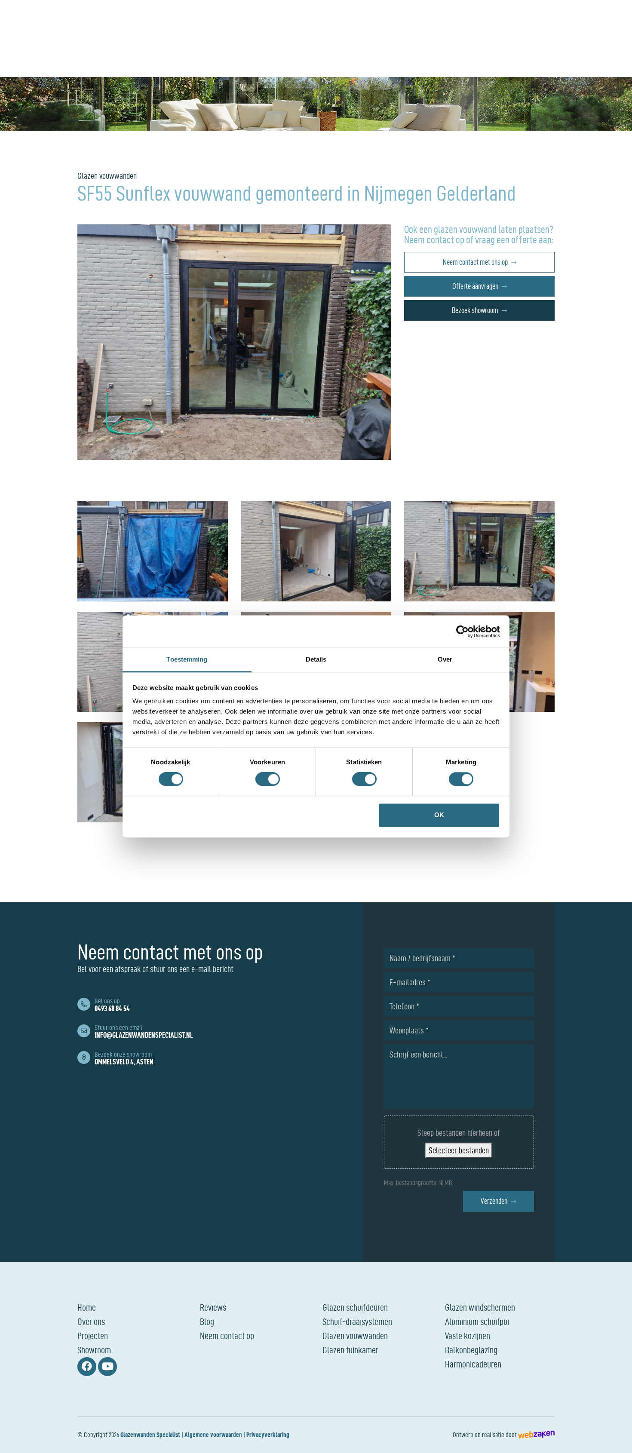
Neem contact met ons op (475, 262)
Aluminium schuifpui (477, 1321)
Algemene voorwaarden (213, 1434)
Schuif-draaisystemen (357, 1321)
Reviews (213, 1307)
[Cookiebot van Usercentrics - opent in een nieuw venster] (462, 631)
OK (439, 814)
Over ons (91, 1321)
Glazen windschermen (480, 1307)
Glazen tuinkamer (350, 1350)
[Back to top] (616, 1437)
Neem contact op (227, 1335)
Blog (207, 1321)
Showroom (94, 1350)
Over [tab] (445, 659)
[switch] (267, 779)
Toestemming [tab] (186, 659)
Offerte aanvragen (475, 286)
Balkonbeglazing (471, 1350)
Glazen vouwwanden (355, 1335)
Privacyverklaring (267, 1434)
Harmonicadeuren (473, 1364)
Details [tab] (316, 659)
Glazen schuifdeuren (355, 1307)
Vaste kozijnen (467, 1335)
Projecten (92, 1335)
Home (86, 1307)
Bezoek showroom (475, 310)
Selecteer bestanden (459, 1150)
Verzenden (494, 1201)
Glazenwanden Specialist (150, 1434)
